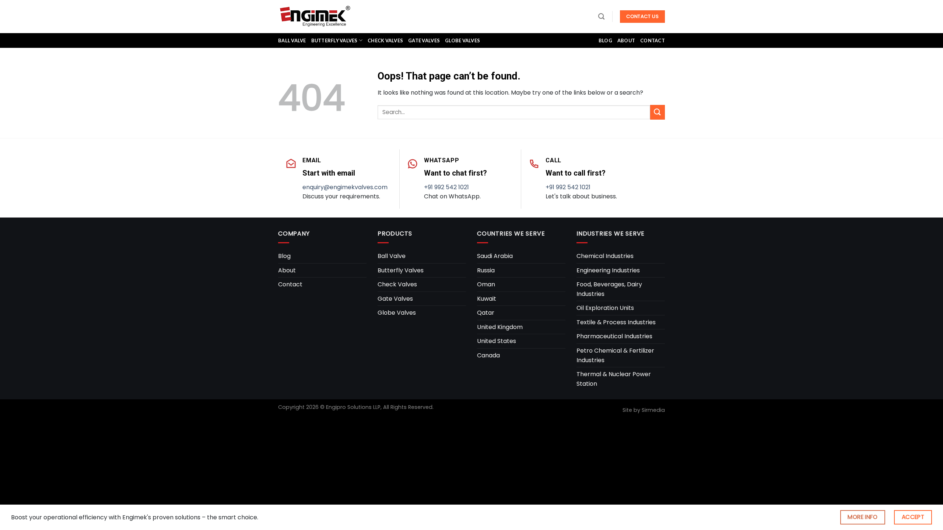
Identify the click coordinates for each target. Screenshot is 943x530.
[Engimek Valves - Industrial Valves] (315, 16)
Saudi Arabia (495, 256)
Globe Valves (462, 40)
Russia (486, 270)
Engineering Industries (608, 270)
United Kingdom (500, 327)
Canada (488, 355)
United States (496, 341)
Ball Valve (292, 40)
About (626, 40)
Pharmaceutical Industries (614, 336)
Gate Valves (424, 40)
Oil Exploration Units (605, 308)
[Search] (601, 16)
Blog (605, 40)
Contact (652, 40)
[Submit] (657, 112)
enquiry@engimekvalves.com (345, 187)
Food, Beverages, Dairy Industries (609, 289)
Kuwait (486, 298)
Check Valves (385, 40)
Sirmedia (653, 410)
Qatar (485, 312)
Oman (486, 284)
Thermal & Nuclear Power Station (613, 379)
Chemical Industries (605, 256)
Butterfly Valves (334, 40)
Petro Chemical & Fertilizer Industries (615, 355)
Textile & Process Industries (616, 322)
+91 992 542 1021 (446, 187)
